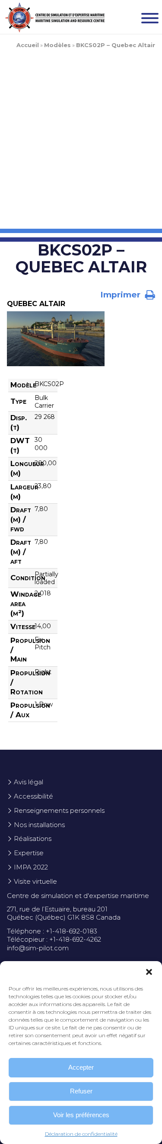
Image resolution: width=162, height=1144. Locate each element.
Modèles (57, 45)
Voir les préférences (81, 1114)
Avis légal (28, 782)
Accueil (27, 45)
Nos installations (39, 825)
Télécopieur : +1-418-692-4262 (54, 939)
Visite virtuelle (35, 881)
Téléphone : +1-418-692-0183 (52, 931)
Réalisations (32, 838)
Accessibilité (33, 796)
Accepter (81, 1067)
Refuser (81, 1091)
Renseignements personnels (59, 810)
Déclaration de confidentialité (81, 1134)
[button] (149, 972)
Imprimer (121, 295)
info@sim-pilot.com (38, 948)
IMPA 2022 (31, 867)
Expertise (29, 853)
